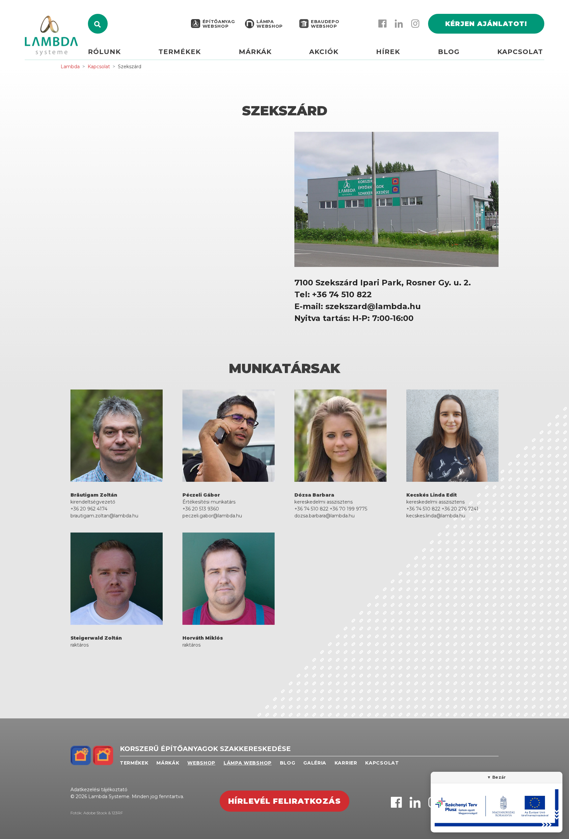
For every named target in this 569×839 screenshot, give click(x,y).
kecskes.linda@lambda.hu (435, 516)
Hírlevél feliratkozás (284, 801)
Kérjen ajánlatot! (486, 24)
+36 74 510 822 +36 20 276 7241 (442, 509)
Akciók (324, 52)
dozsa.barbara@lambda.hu (324, 516)
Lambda (70, 67)
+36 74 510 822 (311, 509)
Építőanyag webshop (219, 24)
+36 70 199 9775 (348, 509)
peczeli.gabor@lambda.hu (212, 516)
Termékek (179, 52)
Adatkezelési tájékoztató (98, 790)
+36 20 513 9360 (200, 509)
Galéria (314, 763)
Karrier (346, 763)
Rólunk (104, 52)
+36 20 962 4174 (88, 509)
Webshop (201, 763)
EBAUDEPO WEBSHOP (325, 24)
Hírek (388, 52)
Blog (449, 52)
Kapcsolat (520, 52)
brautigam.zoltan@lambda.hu (104, 516)
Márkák (255, 52)
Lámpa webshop (270, 24)
